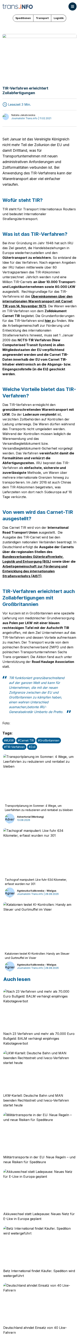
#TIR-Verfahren (14, 747)
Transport (42, 18)
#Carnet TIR (26, 740)
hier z (49, 321)
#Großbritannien (48, 740)
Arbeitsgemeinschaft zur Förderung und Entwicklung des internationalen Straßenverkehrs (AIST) (34, 571)
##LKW (9, 740)
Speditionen (23, 18)
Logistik (59, 18)
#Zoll (32, 747)
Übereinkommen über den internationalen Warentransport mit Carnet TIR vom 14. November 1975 (37, 301)
